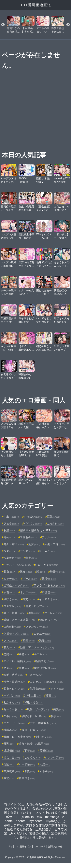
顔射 (24, 668)
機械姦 (10, 729)
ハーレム (53, 613)
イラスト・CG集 (17, 564)
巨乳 (53, 516)
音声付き (27, 778)
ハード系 (27, 764)
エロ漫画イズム (23, 846)
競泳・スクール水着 (19, 619)
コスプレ (12, 606)
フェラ (11, 523)
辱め (9, 537)
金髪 (24, 654)
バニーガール (14, 723)
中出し (11, 516)
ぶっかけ (55, 523)
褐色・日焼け (14, 681)
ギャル (30, 578)
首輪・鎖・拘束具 (17, 736)
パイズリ (33, 523)
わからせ (12, 702)
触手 (56, 716)
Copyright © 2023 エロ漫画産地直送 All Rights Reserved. (35, 857)
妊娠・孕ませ (46, 564)
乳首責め (38, 688)
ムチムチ (42, 633)
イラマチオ (49, 599)
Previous (3, 25)
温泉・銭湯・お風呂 (34, 743)
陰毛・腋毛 (13, 674)
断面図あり (44, 661)
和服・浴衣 (33, 702)
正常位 (49, 578)
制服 (9, 530)
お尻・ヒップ (36, 606)
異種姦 (46, 750)
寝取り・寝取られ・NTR (38, 530)
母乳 (9, 743)
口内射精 (12, 626)
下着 (29, 750)
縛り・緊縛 (14, 613)
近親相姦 (12, 750)
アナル (49, 537)
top (10, 846)
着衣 (9, 571)
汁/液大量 (32, 695)
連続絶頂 (48, 619)
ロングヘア (54, 757)
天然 (44, 764)
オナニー (28, 592)
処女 (34, 544)
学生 (31, 557)
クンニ (11, 640)
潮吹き (11, 599)
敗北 (9, 778)
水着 (9, 592)
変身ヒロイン (14, 688)
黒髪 (9, 654)
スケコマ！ (40, 846)
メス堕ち (35, 674)
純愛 (58, 709)
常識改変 (12, 771)
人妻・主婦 (55, 544)
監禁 (29, 640)
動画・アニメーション (37, 647)
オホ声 (46, 771)
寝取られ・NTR (33, 716)
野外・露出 (14, 544)
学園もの (28, 537)
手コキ (40, 654)
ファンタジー (36, 626)
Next (68, 25)
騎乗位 (57, 571)
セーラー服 (13, 709)
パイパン (12, 695)
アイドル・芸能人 (17, 661)
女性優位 (43, 736)
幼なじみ (12, 757)
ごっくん (32, 757)
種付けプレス (45, 668)
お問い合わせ (55, 846)
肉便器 (49, 592)
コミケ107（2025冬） (46, 681)
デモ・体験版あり (43, 723)
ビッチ (11, 578)
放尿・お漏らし (33, 729)
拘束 (9, 551)
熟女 (26, 571)
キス (9, 668)
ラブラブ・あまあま (49, 585)
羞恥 (34, 613)
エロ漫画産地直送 (35, 5)
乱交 (29, 599)
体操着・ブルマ (16, 633)
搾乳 (51, 695)
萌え (9, 647)
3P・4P (47, 551)
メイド (57, 688)
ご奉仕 (10, 716)
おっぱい (33, 516)
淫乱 (9, 764)
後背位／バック (16, 585)
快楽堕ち (12, 557)
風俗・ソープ (38, 709)
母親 (29, 771)
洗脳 (45, 640)
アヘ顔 (27, 551)
